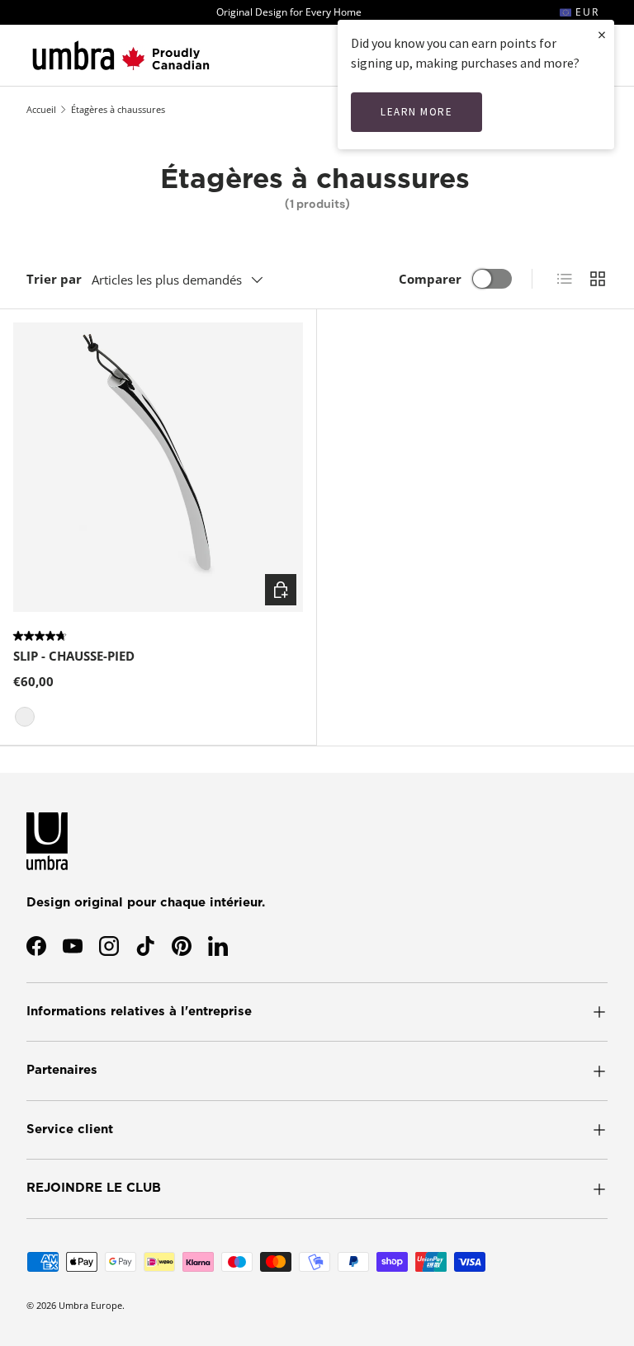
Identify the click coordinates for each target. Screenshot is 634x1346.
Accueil (41, 109)
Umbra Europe (90, 1305)
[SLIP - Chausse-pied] (158, 467)
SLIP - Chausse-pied (74, 655)
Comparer (430, 279)
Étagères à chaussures (118, 109)
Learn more (416, 112)
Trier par (54, 279)
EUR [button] (585, 12)
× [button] (602, 34)
